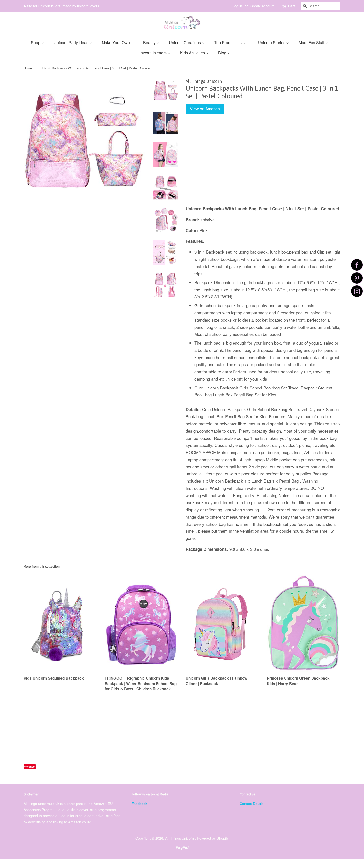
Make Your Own (116, 42)
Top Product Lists (230, 42)
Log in (237, 5)
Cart (291, 5)
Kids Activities (193, 52)
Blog (222, 52)
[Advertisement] (263, 163)
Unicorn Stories (272, 42)
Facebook (139, 803)
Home (28, 68)
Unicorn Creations (185, 42)
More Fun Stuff (312, 42)
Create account (262, 5)
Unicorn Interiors (153, 52)
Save (31, 766)
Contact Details (251, 803)
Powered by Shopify (213, 838)
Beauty (149, 42)
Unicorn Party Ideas (71, 42)
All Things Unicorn (180, 838)
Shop (36, 42)
